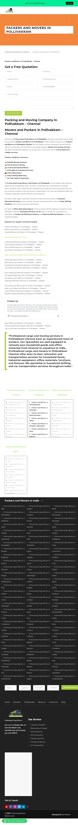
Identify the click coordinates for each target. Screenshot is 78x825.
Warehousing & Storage (38, 728)
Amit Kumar (66, 815)
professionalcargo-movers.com (16, 237)
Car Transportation (36, 745)
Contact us (53, 702)
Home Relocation (36, 732)
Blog (63, 702)
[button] (14, 821)
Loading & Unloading (37, 725)
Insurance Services (37, 738)
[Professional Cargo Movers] (9, 10)
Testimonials (29, 702)
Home (7, 702)
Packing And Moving (37, 742)
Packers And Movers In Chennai (17, 52)
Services (17, 702)
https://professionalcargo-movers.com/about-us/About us (25, 255)
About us (42, 702)
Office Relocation (36, 735)
